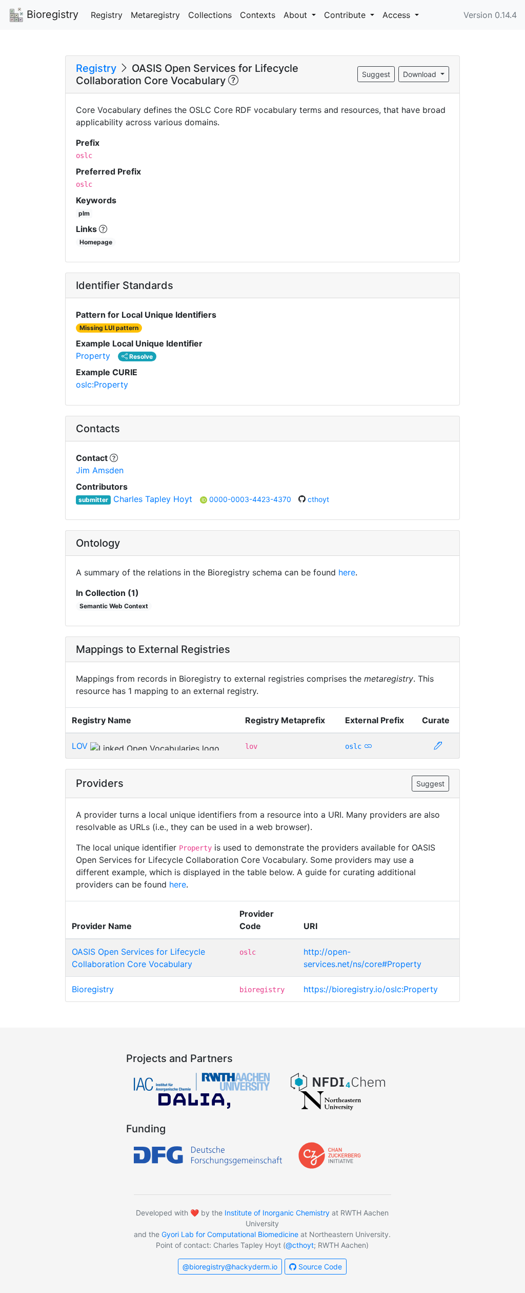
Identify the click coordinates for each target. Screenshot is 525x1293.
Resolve (140, 356)
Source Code (319, 1266)
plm (84, 213)
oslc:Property (102, 384)
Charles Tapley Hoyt (152, 499)
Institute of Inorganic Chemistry (277, 1212)
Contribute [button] (346, 15)
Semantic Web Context (113, 606)
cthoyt (318, 499)
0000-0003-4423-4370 (251, 499)
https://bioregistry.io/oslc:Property (371, 989)
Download (420, 74)
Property (93, 356)
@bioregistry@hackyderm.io (230, 1266)
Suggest (376, 74)
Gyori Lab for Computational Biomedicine (229, 1234)
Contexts (257, 15)
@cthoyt (300, 1245)
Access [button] (397, 15)
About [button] (297, 15)
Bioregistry (51, 14)
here (346, 572)
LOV (80, 746)
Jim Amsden (100, 470)
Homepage (95, 242)
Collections (210, 15)
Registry (107, 15)
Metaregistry (155, 15)
